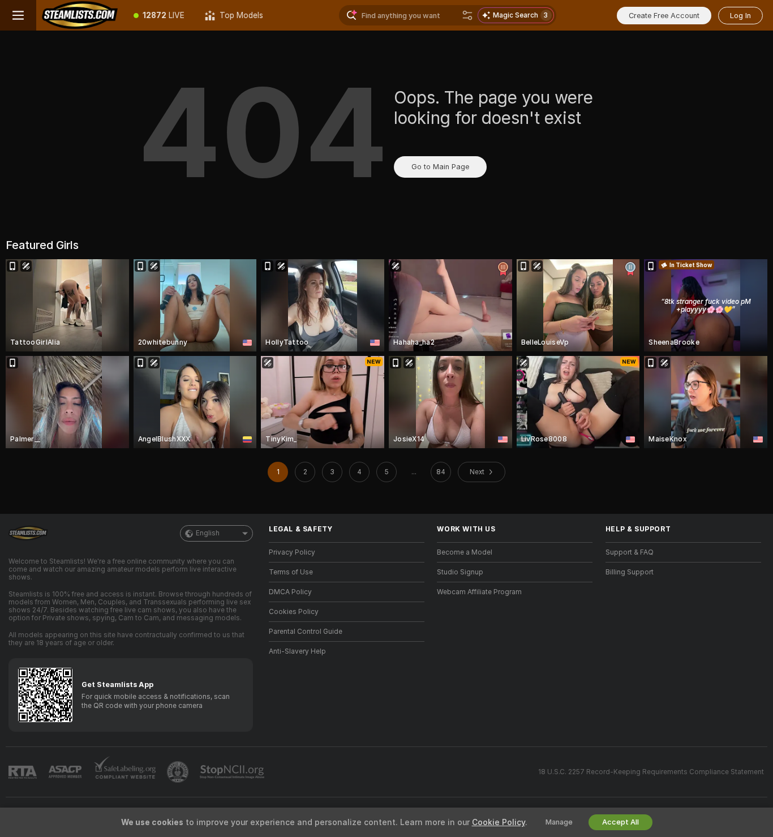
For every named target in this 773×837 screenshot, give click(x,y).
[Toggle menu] (18, 15)
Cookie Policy (498, 822)
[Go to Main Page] (79, 15)
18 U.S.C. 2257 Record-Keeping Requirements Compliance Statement (651, 772)
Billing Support (629, 572)
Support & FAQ (629, 552)
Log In (740, 15)
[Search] (467, 15)
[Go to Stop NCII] (233, 772)
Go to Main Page (440, 166)
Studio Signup (460, 572)
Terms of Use (291, 572)
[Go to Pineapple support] (179, 772)
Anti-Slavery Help (297, 651)
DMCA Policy (290, 592)
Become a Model (464, 552)
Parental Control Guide (305, 632)
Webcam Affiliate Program (479, 592)
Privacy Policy (292, 552)
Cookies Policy (294, 612)
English (208, 533)
